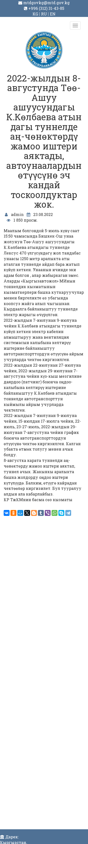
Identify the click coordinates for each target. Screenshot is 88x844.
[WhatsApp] (54, 513)
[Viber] (48, 513)
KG (35, 13)
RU (44, 13)
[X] (27, 513)
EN (52, 13)
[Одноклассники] (13, 513)
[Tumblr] (41, 513)
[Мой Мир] (20, 513)
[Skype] (61, 513)
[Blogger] (34, 513)
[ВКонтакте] (7, 513)
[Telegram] (68, 513)
